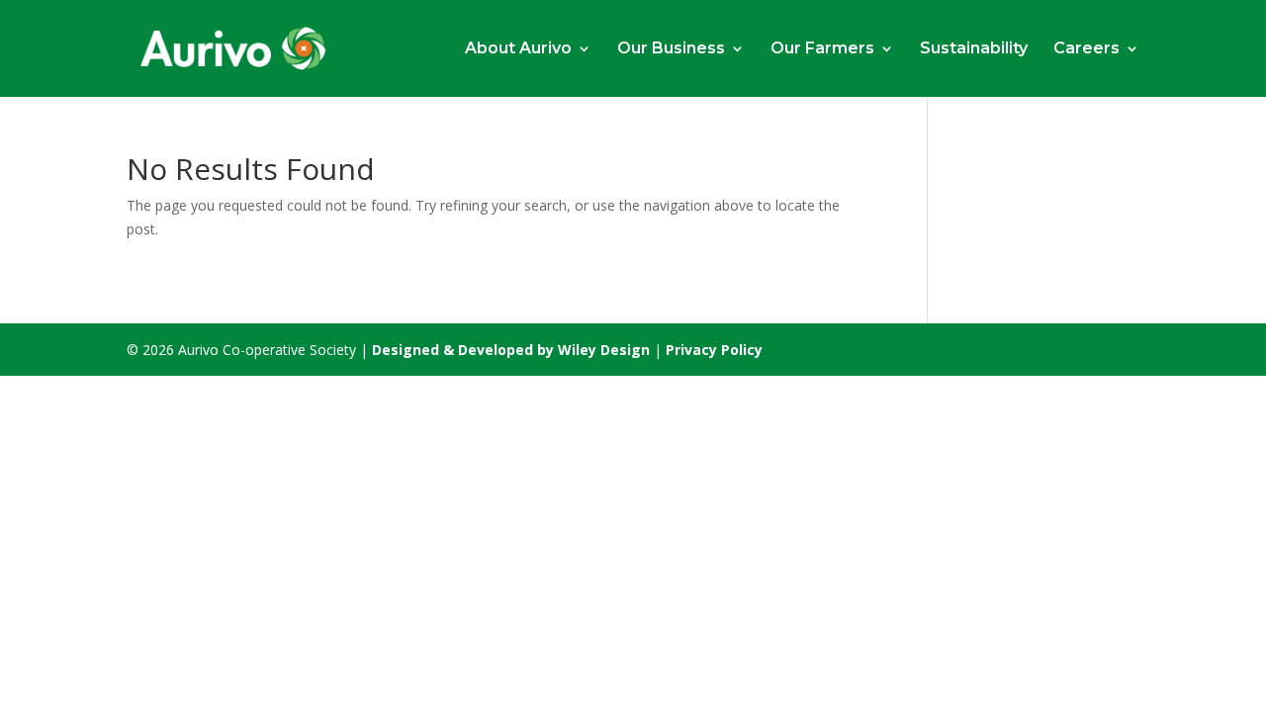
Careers (1086, 49)
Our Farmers (822, 49)
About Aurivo (518, 49)
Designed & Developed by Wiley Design (513, 349)
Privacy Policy (714, 349)
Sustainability (974, 49)
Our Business (671, 49)
